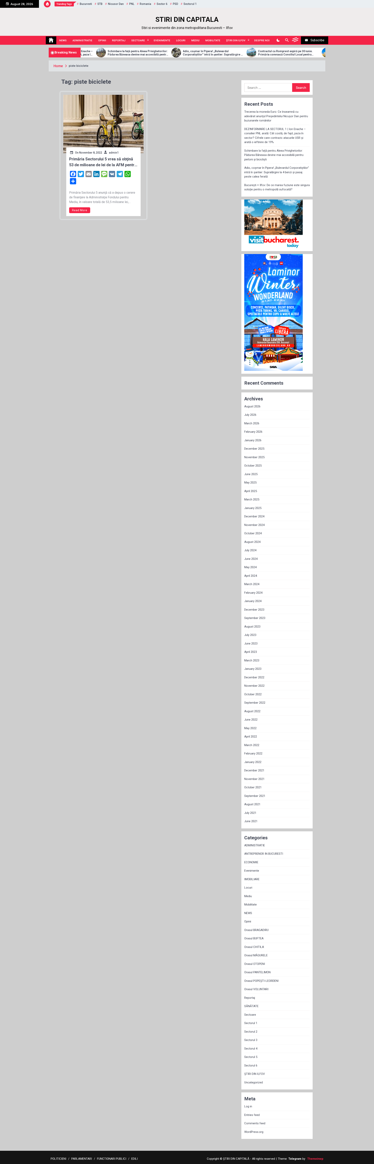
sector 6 (162, 3)
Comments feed (254, 1123)
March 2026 (251, 423)
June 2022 (251, 719)
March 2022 (251, 745)
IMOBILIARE (251, 879)
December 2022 (254, 677)
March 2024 (251, 584)
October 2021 (253, 787)
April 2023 (250, 652)
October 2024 (253, 533)
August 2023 (252, 626)
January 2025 (252, 508)
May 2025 (250, 482)
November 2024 (254, 525)
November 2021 (254, 779)
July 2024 (250, 550)
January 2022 (252, 762)
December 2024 (254, 516)
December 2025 (254, 448)
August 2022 (252, 711)
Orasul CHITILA (254, 947)
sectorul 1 (190, 3)
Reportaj (118, 40)
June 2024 (251, 559)
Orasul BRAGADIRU (256, 930)
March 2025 (251, 499)
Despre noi (262, 40)
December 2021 (254, 770)
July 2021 (250, 813)
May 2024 (250, 567)
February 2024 (253, 592)
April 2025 (250, 491)
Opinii (102, 40)
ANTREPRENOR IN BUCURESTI (263, 853)
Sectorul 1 (250, 1023)
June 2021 (251, 821)
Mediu (195, 40)
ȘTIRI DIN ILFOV (235, 40)
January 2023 (252, 669)
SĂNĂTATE (251, 1006)
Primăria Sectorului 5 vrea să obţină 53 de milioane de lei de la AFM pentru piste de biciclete (103, 162)
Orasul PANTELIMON (257, 972)
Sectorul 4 (250, 1048)
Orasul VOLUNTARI (256, 989)
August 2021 (252, 804)
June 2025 (251, 474)
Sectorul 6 (250, 1065)
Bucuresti (86, 3)
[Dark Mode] (278, 40)
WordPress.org (253, 1132)
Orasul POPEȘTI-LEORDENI (261, 981)
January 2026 (252, 440)
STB (99, 3)
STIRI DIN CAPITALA (187, 20)
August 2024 (252, 542)
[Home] (51, 40)
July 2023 (250, 635)
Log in (248, 1106)
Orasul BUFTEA (254, 938)
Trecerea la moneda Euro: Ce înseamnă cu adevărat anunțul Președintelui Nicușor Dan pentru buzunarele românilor (276, 116)
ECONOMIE (251, 862)
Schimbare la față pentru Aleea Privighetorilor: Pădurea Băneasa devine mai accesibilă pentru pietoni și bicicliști (101, 53)
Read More (79, 210)
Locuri (180, 40)
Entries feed (252, 1115)
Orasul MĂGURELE (256, 955)
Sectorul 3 (250, 1040)
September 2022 (254, 702)
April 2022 (250, 736)
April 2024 (250, 576)
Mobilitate (212, 40)
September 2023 (254, 618)
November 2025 (254, 457)
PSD (175, 3)
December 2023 (254, 609)
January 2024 (252, 601)
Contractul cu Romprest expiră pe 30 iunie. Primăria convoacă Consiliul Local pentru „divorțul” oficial (248, 53)
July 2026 (250, 415)
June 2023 (251, 643)
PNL (131, 3)
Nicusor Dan (116, 3)
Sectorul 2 (250, 1031)
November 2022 (254, 685)
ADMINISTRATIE (82, 40)
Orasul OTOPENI (254, 964)
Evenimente (162, 40)
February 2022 (253, 753)
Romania (145, 3)
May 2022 (250, 728)
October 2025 (253, 465)
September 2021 (254, 796)
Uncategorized (253, 1082)
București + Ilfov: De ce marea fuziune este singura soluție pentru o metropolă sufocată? (277, 187)
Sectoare (138, 40)
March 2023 (251, 660)
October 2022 (253, 694)
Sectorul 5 (250, 1057)
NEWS (63, 40)
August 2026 (252, 406)
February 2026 (253, 431)
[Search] (286, 40)
